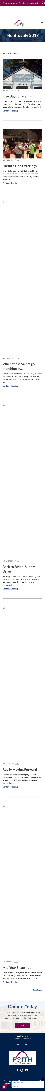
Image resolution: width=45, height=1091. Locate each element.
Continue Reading (10, 111)
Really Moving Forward (20, 769)
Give (22, 1025)
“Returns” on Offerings (20, 166)
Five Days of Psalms (17, 96)
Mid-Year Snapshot (17, 968)
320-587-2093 (22, 1044)
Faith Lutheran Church (19, 23)
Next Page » (37, 990)
